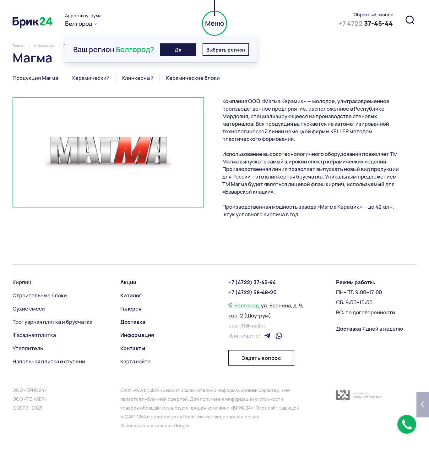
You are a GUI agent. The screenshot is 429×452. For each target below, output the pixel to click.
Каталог (131, 295)
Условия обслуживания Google (155, 425)
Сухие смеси (29, 308)
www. (138, 390)
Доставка (132, 321)
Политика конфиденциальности (219, 417)
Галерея (131, 308)
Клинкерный (138, 77)
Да (178, 50)
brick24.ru (154, 390)
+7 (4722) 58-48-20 (252, 292)
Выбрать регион (225, 50)
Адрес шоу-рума (83, 16)
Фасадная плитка (34, 335)
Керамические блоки (193, 77)
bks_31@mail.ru (247, 325)
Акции (128, 282)
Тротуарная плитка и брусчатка (52, 321)
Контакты (132, 348)
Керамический (91, 77)
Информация (137, 335)
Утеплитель (28, 348)
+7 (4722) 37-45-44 (252, 282)
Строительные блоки (40, 295)
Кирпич (22, 282)
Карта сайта (135, 361)
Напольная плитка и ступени (49, 361)
